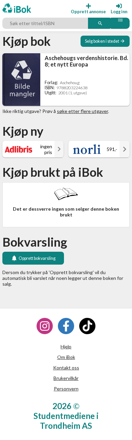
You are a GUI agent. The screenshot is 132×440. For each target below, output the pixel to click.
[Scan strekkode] (120, 23)
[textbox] (46, 23)
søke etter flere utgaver (82, 111)
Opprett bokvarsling (37, 258)
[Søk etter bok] (100, 23)
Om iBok (66, 357)
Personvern (66, 388)
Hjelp (66, 346)
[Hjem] (16, 9)
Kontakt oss (66, 367)
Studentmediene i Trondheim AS (66, 421)
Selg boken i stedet (102, 41)
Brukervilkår (66, 378)
